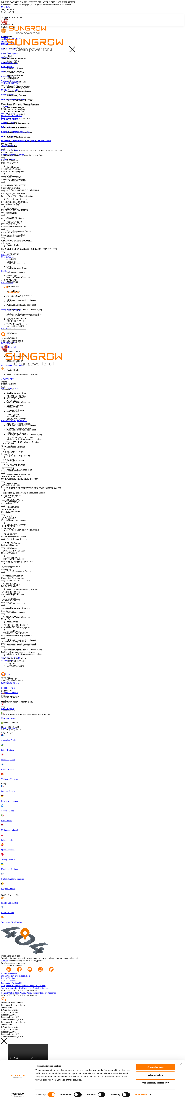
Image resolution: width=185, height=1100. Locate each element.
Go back (4, 961)
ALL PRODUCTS (15, 500)
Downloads (20, 976)
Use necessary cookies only (155, 1083)
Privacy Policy (26, 993)
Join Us (4, 973)
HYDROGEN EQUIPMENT (14, 420)
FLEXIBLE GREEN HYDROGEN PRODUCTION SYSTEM (34, 151)
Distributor (5, 58)
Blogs (27, 976)
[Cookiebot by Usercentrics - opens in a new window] (17, 1095)
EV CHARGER (8, 328)
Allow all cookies (155, 1067)
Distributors (12, 978)
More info (5, 7)
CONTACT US (8, 688)
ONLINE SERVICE (15, 321)
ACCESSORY (7, 379)
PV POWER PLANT (16, 128)
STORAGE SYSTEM (16, 82)
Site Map (15, 993)
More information (8, 257)
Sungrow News (7, 976)
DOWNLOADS (8, 343)
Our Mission (11, 981)
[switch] (78, 1094)
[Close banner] (181, 1064)
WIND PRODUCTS (16, 263)
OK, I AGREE (7, 9)
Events (4, 978)
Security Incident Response (44, 993)
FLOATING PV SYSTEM (18, 118)
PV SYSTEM (13, 63)
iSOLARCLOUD (9, 347)
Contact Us (6, 993)
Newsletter (12, 973)
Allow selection (155, 1075)
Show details (141, 1095)
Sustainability (18, 983)
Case (3, 981)
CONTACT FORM (9, 692)
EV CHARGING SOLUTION (20, 100)
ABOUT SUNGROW (16, 58)
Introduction (6, 983)
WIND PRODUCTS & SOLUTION (22, 141)
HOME (4, 36)
